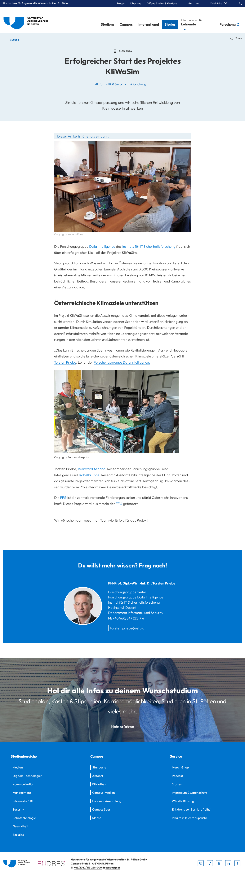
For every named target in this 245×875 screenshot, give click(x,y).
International (148, 24)
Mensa (96, 818)
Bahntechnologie (24, 818)
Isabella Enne (89, 475)
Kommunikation (23, 784)
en (197, 3)
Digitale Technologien (27, 776)
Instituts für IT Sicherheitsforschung (148, 246)
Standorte (99, 767)
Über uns (135, 3)
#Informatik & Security (110, 84)
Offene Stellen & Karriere (162, 3)
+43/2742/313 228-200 (88, 867)
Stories (170, 24)
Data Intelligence (102, 246)
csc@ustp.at (112, 867)
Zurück (14, 40)
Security (18, 809)
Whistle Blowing (183, 801)
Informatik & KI (23, 801)
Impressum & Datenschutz (189, 792)
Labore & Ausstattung (106, 801)
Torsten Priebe (65, 362)
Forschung (228, 24)
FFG (63, 497)
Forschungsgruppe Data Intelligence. (122, 362)
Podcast (177, 776)
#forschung (138, 84)
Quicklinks (216, 3)
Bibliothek (99, 784)
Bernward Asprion (91, 469)
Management (22, 792)
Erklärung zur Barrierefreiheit (192, 809)
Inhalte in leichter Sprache (190, 818)
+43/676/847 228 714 (128, 618)
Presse (121, 3)
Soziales (18, 835)
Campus (126, 24)
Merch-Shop (180, 767)
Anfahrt (97, 776)
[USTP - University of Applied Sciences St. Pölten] (27, 20)
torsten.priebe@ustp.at (128, 628)
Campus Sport (102, 809)
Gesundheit (20, 826)
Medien (18, 767)
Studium (107, 24)
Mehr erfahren (122, 726)
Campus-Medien (103, 792)
